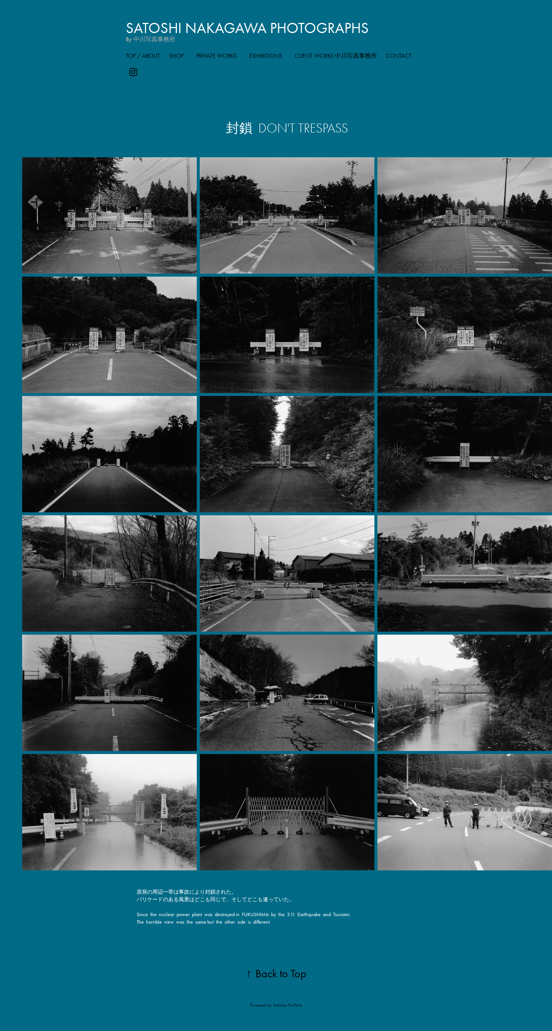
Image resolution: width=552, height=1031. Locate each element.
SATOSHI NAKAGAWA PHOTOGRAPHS (247, 28)
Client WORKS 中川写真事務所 (336, 55)
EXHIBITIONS (265, 55)
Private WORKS (216, 55)
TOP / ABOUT (143, 55)
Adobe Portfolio (287, 1005)
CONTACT (399, 55)
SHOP (176, 55)
